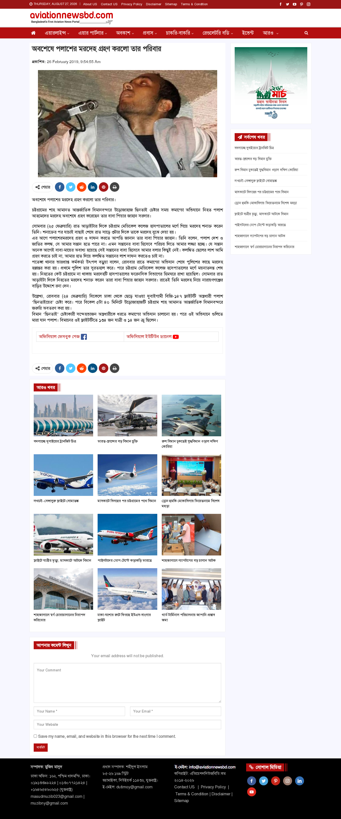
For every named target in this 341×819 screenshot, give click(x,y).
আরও (269, 33)
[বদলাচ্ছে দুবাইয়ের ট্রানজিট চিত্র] (63, 415)
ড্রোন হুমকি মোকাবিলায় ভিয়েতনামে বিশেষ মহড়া (266, 203)
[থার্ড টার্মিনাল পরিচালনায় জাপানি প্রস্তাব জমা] (191, 589)
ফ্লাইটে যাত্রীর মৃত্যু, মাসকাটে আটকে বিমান (261, 214)
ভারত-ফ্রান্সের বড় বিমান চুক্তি (253, 159)
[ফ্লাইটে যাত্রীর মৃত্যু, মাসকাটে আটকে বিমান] (63, 534)
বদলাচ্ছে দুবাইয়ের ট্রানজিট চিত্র (254, 148)
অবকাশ (123, 33)
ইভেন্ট (248, 33)
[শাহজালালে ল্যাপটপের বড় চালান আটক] (191, 534)
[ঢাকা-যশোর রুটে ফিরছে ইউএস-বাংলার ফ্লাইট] (127, 589)
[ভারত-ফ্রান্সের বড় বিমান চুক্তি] (127, 415)
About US (90, 4)
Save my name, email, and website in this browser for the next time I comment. (107, 736)
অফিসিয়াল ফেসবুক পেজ (59, 337)
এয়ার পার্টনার (90, 33)
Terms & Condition (194, 4)
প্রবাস (148, 33)
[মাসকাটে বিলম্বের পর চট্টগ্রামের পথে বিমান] (127, 475)
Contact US (109, 4)
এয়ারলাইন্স (55, 33)
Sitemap (171, 4)
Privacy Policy (131, 4)
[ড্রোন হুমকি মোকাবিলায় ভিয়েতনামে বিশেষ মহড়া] (191, 475)
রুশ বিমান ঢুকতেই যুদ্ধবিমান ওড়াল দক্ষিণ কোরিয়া (266, 170)
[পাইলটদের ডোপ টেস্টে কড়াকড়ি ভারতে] (127, 534)
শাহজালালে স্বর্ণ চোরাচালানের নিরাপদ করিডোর (264, 247)
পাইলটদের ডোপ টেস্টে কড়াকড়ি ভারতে (260, 225)
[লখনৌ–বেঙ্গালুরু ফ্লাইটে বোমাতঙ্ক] (63, 475)
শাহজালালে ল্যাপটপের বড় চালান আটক (260, 236)
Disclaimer (153, 4)
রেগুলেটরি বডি (216, 33)
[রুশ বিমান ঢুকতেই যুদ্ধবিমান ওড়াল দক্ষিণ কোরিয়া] (191, 415)
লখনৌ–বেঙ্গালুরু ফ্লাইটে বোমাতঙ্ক (256, 181)
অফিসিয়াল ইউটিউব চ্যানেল (149, 337)
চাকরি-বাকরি (178, 33)
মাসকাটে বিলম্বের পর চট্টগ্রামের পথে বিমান (262, 192)
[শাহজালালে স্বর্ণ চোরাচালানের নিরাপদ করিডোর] (63, 589)
